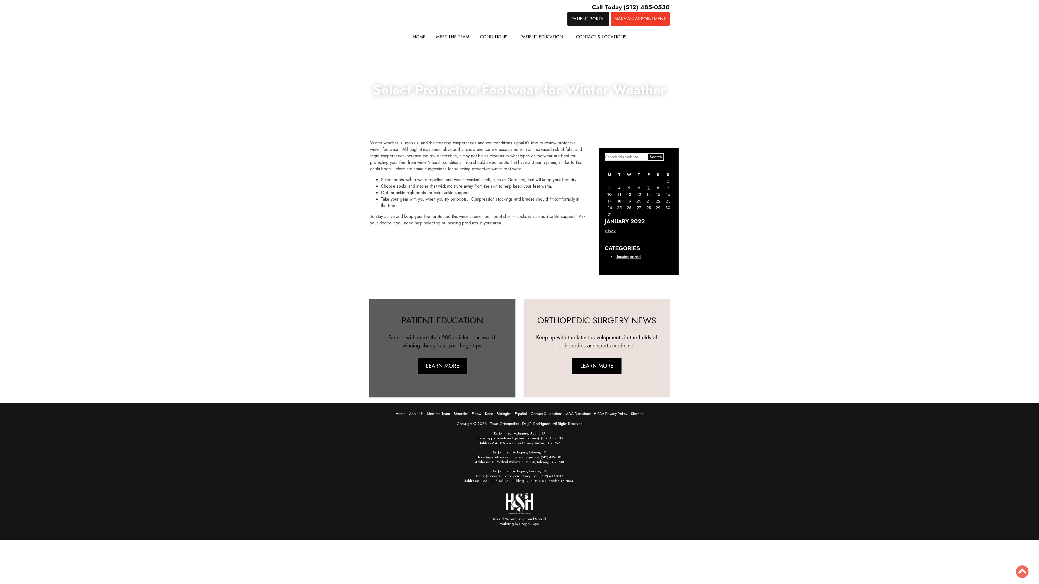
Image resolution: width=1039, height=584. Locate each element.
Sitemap (637, 413)
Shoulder (461, 413)
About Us (416, 413)
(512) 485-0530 (552, 438)
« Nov (610, 231)
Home (419, 37)
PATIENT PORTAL (588, 19)
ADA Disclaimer (578, 413)
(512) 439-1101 (552, 457)
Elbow (476, 413)
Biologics (504, 413)
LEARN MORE (442, 366)
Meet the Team (452, 37)
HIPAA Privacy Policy (610, 413)
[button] (1022, 571)
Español (521, 413)
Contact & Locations (601, 37)
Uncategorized (628, 257)
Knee (489, 413)
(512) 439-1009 (552, 476)
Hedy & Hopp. (529, 524)
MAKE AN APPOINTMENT (640, 19)
